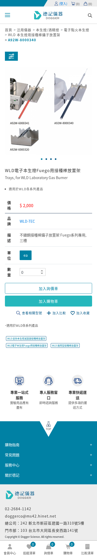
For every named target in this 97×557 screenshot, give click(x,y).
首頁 (8, 29)
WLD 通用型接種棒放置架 (65, 345)
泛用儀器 (24, 29)
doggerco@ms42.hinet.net (30, 516)
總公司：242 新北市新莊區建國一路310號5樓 (44, 523)
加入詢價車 (48, 288)
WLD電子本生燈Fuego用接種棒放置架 (27, 345)
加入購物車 (48, 301)
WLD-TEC (27, 221)
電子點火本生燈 (76, 29)
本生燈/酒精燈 (47, 29)
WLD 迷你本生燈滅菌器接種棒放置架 (26, 338)
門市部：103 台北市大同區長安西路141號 (41, 530)
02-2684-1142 (18, 508)
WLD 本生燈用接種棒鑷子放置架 (34, 34)
